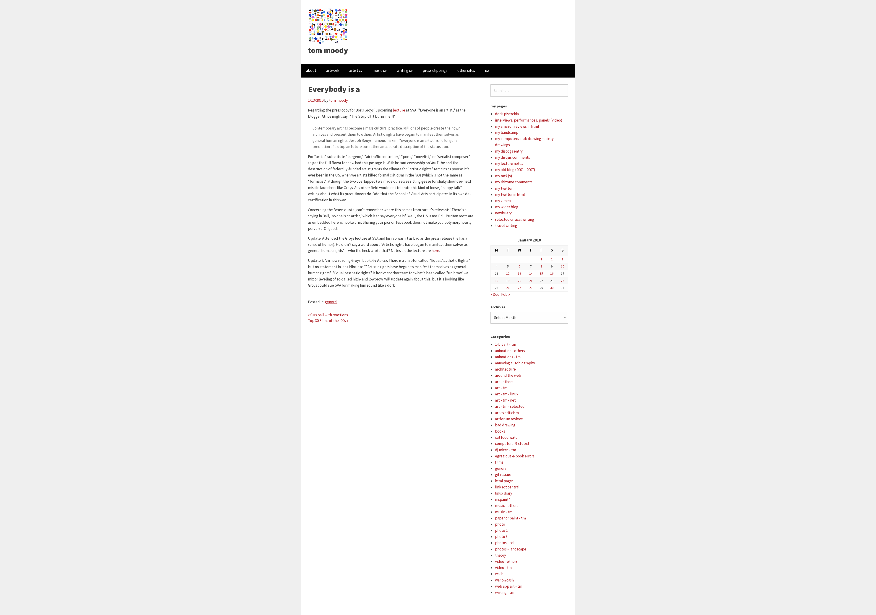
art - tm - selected (510, 406)
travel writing (506, 225)
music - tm (503, 511)
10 (562, 266)
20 (519, 281)
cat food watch (507, 437)
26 (507, 288)
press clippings (435, 70)
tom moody (328, 50)
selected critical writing (514, 219)
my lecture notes (509, 163)
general (331, 301)
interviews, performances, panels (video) (528, 120)
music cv (380, 70)
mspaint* (502, 499)
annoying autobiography (515, 363)
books (500, 431)
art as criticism (507, 412)
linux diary (503, 493)
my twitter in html (510, 194)
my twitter (504, 188)
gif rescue (503, 474)
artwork (332, 70)
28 (530, 288)
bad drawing (505, 425)
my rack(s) (503, 175)
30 (551, 288)
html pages (504, 480)
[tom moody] (328, 25)
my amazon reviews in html (517, 126)
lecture (399, 110)
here (435, 250)
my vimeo (503, 200)
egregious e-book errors (514, 456)
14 (530, 273)
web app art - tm (508, 586)
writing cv (405, 70)
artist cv (355, 70)
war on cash (504, 580)
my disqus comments (512, 157)
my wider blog (506, 206)
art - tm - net (505, 400)
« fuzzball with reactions (328, 314)
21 (530, 281)
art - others (504, 381)
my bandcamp (506, 132)
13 (519, 273)
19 (507, 281)
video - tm (503, 567)
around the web (508, 375)
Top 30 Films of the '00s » (328, 320)
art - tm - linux (506, 394)
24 (562, 281)
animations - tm (508, 356)
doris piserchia (507, 113)
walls (499, 573)
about (311, 70)
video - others (506, 561)
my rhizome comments (513, 181)
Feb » (505, 294)
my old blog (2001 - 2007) (515, 169)
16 (551, 273)
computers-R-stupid (512, 443)
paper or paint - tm (510, 518)
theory (500, 555)
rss (487, 70)
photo (500, 524)
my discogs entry (509, 151)
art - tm (501, 387)
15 (541, 273)
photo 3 (501, 536)
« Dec (494, 294)
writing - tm (504, 592)
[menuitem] (311, 71)
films (499, 462)
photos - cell (505, 542)
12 (507, 273)
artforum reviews (509, 418)
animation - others (510, 350)
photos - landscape (510, 549)
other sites (466, 70)
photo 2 (501, 530)
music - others (506, 505)
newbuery (503, 212)
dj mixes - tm (505, 449)
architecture (505, 369)
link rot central (507, 487)
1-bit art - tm (505, 344)
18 (496, 281)
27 (519, 288)
